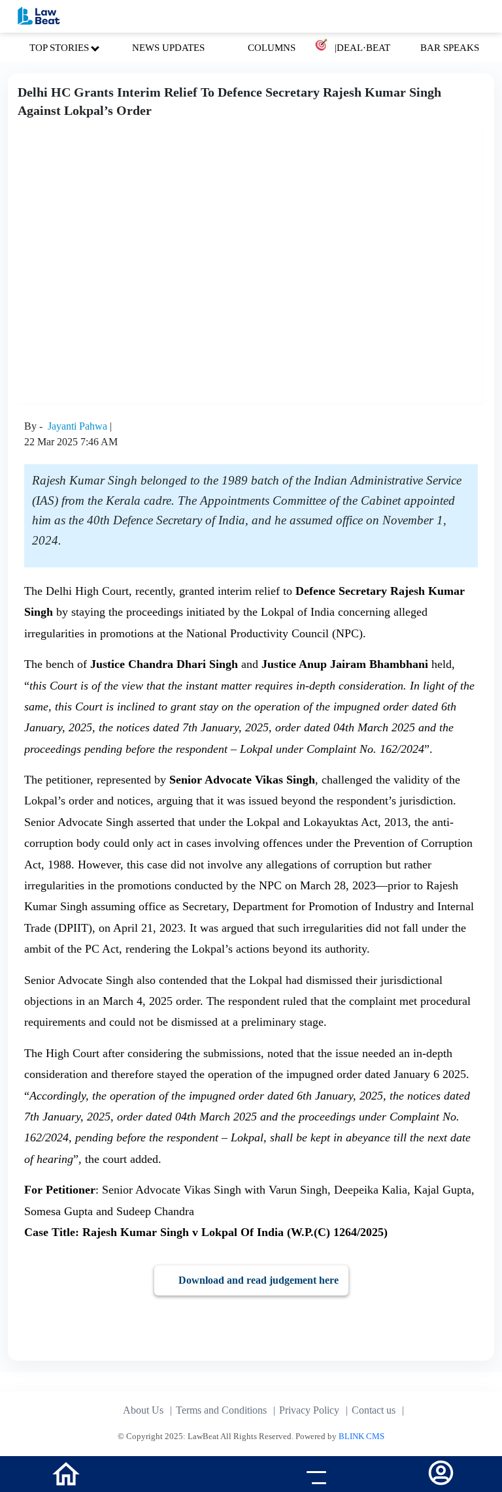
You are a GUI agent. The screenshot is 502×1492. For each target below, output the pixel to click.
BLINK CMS (361, 1436)
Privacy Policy (309, 1410)
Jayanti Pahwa (79, 426)
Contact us (373, 1410)
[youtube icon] (188, 1476)
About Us (143, 1410)
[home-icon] (66, 1472)
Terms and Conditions (221, 1410)
